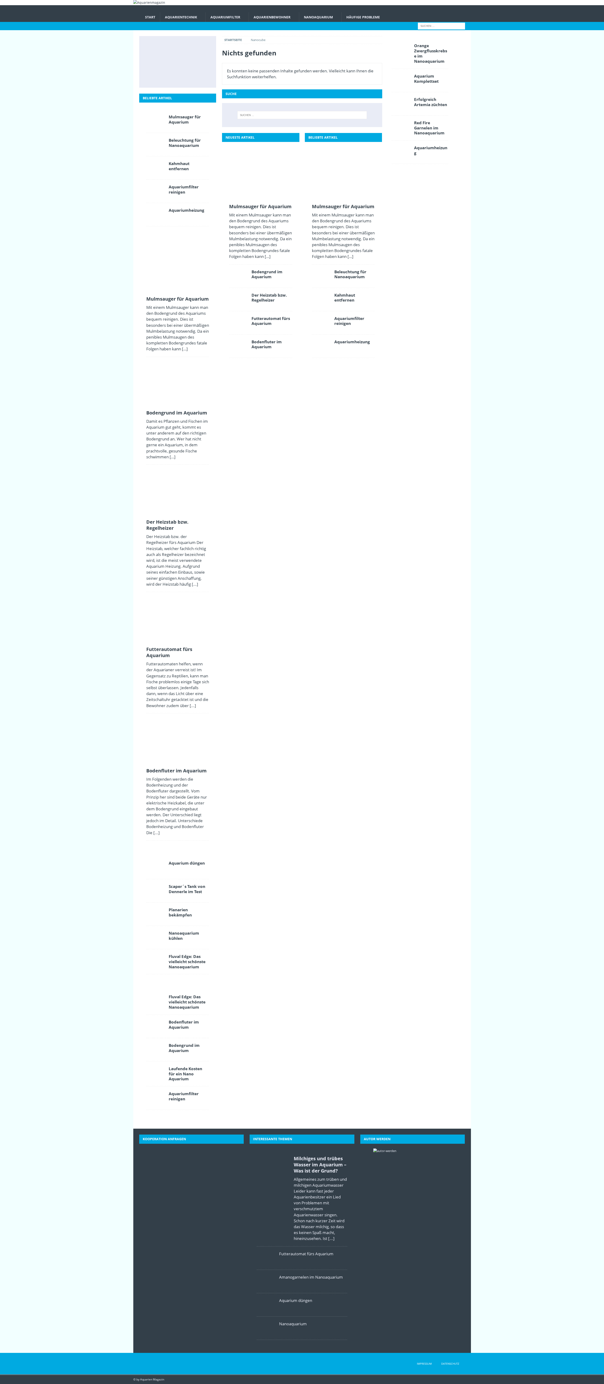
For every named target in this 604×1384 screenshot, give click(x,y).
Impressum (424, 1363)
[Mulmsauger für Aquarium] (260, 177)
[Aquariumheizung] (321, 346)
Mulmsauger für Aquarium (260, 206)
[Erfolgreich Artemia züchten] (401, 104)
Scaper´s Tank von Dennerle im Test (187, 889)
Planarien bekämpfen (180, 912)
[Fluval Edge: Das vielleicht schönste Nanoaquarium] (155, 961)
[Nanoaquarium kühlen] (155, 937)
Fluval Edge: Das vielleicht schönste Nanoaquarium (187, 962)
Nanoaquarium (318, 17)
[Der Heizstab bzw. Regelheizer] (238, 299)
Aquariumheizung (352, 341)
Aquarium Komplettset (426, 78)
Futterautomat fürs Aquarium (271, 321)
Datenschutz (450, 1363)
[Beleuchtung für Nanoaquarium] (321, 276)
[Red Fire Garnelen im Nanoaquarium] (401, 127)
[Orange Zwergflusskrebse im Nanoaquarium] (401, 50)
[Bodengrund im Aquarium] (238, 276)
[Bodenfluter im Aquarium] (238, 346)
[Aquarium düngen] (155, 867)
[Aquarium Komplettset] (401, 80)
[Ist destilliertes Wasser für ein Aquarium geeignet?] (198, 62)
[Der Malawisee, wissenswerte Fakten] (177, 77)
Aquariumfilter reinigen (349, 321)
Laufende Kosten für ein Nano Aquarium (185, 1074)
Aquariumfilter (225, 17)
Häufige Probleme (363, 17)
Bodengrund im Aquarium (267, 274)
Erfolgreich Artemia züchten (430, 102)
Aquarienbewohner (272, 17)
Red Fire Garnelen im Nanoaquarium (429, 128)
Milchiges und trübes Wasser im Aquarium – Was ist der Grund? (320, 1164)
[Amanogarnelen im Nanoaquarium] (266, 1281)
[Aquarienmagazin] (149, 2)
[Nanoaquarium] (266, 1328)
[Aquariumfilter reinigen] (321, 323)
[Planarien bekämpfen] (155, 914)
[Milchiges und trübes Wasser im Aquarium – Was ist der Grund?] (156, 77)
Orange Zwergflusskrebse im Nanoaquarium (430, 53)
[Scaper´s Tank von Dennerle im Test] (155, 891)
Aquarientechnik (181, 17)
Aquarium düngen (187, 863)
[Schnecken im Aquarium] (198, 77)
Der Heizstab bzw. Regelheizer (269, 297)
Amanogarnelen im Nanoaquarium (311, 1277)
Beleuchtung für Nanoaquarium (350, 274)
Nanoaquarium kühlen (184, 935)
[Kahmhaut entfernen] (321, 299)
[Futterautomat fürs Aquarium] (238, 323)
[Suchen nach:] (441, 26)
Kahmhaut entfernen (344, 297)
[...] (195, 584)
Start (150, 17)
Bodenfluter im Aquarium (267, 344)
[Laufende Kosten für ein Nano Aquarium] (155, 1073)
